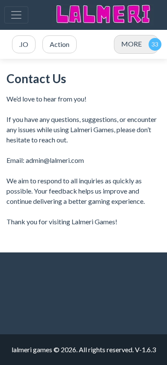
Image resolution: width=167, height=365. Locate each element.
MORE (131, 44)
